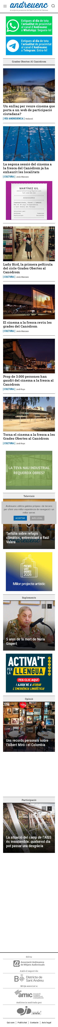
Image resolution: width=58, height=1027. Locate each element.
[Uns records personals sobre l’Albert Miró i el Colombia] (29, 727)
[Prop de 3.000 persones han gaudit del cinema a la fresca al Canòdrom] (29, 356)
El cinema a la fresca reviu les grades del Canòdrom (27, 324)
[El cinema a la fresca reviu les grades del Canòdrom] (29, 302)
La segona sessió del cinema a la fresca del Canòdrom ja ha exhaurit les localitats (27, 168)
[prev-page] (44, 606)
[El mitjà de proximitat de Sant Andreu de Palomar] (29, 6)
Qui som (10, 1022)
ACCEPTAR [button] (20, 518)
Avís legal (46, 1022)
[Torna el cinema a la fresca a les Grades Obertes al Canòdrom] (29, 414)
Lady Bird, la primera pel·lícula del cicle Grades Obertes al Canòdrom (28, 268)
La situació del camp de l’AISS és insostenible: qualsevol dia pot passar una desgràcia (28, 841)
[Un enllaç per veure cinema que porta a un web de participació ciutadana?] (29, 85)
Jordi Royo (20, 389)
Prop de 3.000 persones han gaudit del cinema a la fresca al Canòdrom (28, 380)
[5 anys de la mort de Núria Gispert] (29, 626)
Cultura (9, 176)
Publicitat (22, 1022)
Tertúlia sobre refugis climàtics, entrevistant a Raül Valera (27, 537)
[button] (53, 6)
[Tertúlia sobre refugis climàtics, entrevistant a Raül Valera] (29, 524)
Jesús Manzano (22, 177)
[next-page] (49, 606)
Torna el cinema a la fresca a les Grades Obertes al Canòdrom (29, 436)
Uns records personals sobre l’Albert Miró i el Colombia (27, 742)
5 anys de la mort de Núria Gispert (25, 641)
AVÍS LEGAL (37, 518)
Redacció (29, 119)
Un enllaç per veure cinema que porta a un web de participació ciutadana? (29, 110)
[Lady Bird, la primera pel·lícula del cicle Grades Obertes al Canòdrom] (29, 243)
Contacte (34, 1022)
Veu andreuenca (13, 118)
